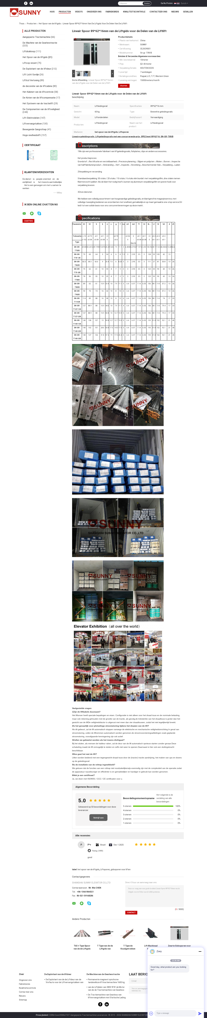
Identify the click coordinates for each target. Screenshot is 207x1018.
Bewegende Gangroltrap (34, 129)
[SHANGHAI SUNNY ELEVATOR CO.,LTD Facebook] (25, 3)
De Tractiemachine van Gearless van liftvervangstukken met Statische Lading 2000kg (107, 997)
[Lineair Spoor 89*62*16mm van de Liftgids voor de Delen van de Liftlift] (92, 52)
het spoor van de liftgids (88, 869)
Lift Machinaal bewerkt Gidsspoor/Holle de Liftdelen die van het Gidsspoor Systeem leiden (151, 947)
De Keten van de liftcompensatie (39, 97)
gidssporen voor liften (121, 869)
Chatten (123, 86)
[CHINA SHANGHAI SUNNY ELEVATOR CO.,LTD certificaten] (30, 155)
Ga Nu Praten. (167, 3)
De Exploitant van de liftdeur (37, 68)
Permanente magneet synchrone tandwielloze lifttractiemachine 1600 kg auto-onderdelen (106, 981)
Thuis (21, 23)
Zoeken (147, 3)
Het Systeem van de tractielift (38, 103)
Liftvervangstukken (32, 123)
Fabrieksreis (112, 12)
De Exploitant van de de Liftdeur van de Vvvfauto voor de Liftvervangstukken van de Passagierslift (64, 981)
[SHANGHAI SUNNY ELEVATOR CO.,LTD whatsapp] (33, 213)
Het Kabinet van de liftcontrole (38, 92)
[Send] (200, 1013)
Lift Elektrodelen (31, 118)
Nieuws (175, 12)
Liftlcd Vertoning (31, 80)
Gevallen (188, 12)
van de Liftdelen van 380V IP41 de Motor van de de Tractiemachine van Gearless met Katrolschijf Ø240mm (106, 989)
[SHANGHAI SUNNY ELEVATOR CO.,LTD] (25, 12)
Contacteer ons (158, 12)
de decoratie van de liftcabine (37, 86)
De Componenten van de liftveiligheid (41, 109)
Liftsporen (105, 869)
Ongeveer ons (94, 12)
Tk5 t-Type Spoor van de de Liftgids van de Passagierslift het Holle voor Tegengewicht (82, 947)
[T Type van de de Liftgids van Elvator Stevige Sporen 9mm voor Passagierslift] (105, 933)
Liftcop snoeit (30, 63)
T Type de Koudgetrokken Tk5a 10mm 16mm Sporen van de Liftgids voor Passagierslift (128, 947)
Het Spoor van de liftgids (50, 23)
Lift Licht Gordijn (31, 74)
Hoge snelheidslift (32, 135)
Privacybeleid (42, 1015)
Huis (52, 12)
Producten (65, 12)
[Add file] (151, 1013)
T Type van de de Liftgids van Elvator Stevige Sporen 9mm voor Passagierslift (105, 947)
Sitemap (23, 1000)
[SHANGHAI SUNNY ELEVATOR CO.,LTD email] (26, 213)
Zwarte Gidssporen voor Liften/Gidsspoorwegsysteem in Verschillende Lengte (179, 947)
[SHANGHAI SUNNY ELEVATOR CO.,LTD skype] (41, 213)
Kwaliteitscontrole (134, 12)
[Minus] (200, 951)
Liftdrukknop (29, 51)
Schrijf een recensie (98, 819)
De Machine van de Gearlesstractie (40, 42)
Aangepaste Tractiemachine (36, 37)
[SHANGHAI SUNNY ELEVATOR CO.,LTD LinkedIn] (31, 3)
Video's (79, 12)
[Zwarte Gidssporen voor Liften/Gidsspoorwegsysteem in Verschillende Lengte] (179, 933)
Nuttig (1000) (97, 851)
